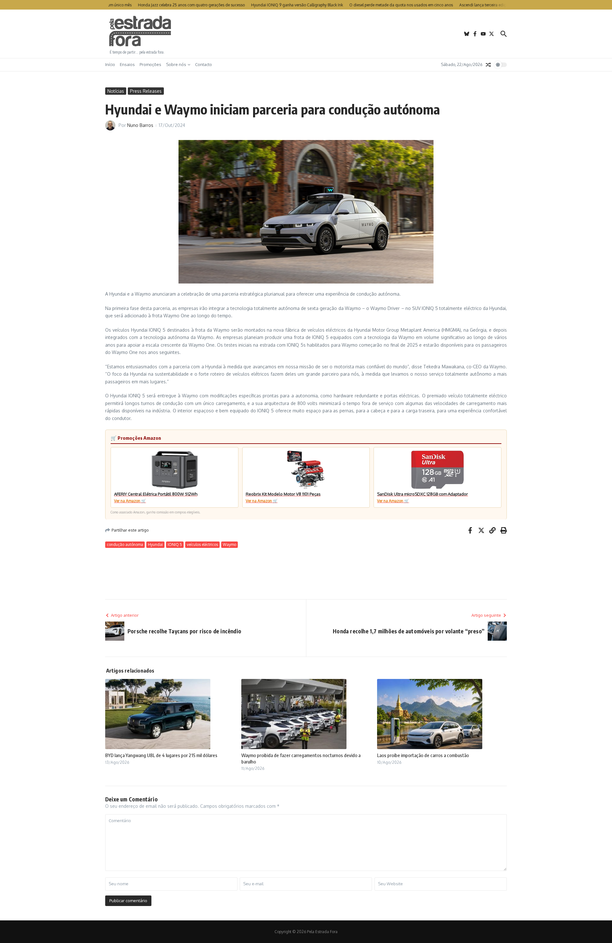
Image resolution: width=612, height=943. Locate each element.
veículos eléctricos (202, 544)
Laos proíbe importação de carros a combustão (423, 755)
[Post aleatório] (488, 64)
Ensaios (127, 64)
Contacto (203, 64)
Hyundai (155, 544)
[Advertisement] (306, 33)
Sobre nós (176, 64)
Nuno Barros (140, 125)
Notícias (115, 91)
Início (110, 64)
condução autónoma (125, 544)
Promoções (150, 64)
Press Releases (146, 91)
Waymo (229, 544)
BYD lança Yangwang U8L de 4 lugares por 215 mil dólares (161, 755)
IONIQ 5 (175, 544)
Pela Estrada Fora (140, 31)
